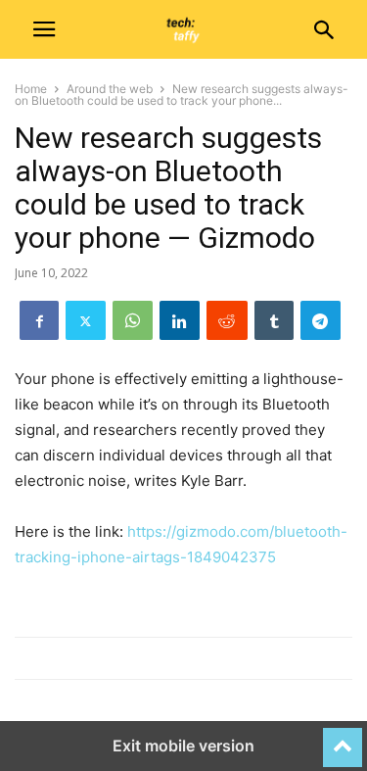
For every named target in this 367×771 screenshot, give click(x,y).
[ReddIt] (227, 320)
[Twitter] (86, 320)
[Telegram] (320, 320)
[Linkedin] (180, 320)
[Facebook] (39, 320)
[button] (44, 29)
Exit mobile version (183, 745)
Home (31, 88)
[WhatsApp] (133, 320)
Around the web (110, 88)
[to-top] (342, 738)
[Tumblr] (274, 320)
